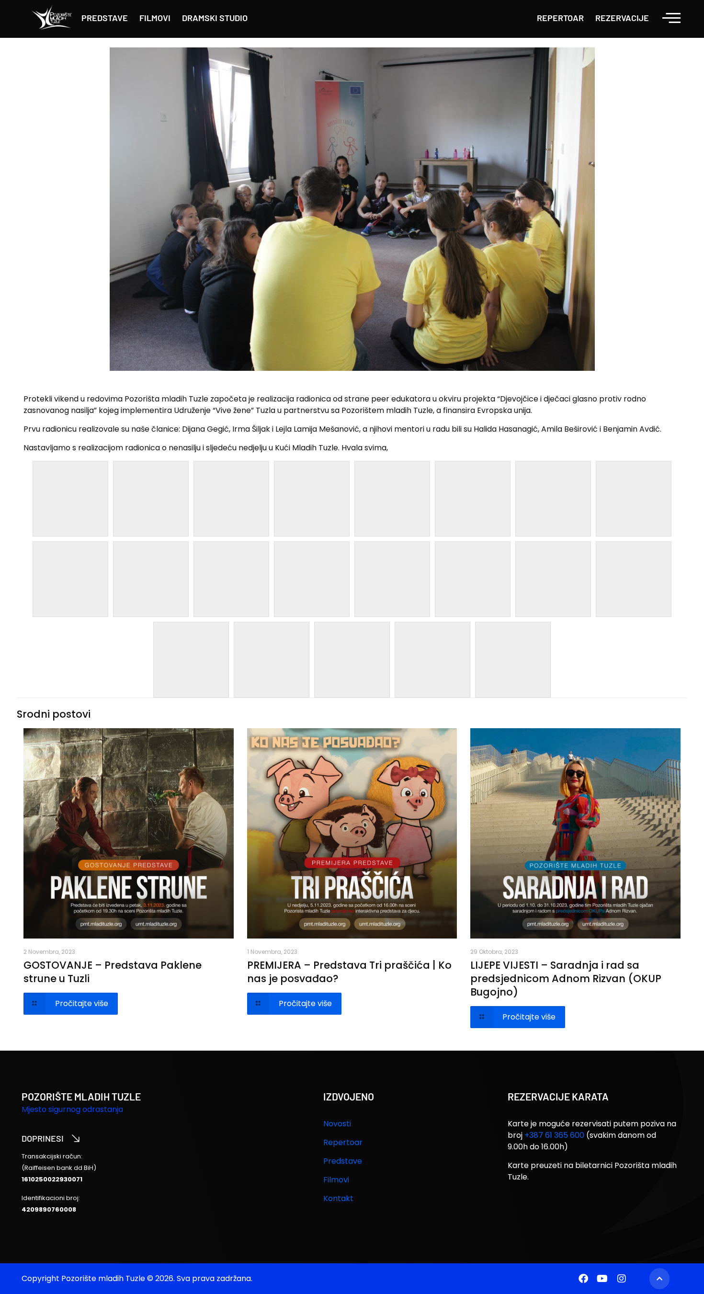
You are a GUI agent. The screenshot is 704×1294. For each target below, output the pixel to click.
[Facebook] (583, 1278)
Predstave (342, 1161)
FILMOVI (154, 17)
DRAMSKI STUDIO (215, 17)
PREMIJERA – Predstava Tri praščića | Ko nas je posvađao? (349, 971)
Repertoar (343, 1142)
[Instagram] (621, 1278)
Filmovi (336, 1179)
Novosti (337, 1123)
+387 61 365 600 (555, 1135)
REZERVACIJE (622, 17)
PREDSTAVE (104, 17)
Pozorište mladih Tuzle (103, 1278)
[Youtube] (602, 1278)
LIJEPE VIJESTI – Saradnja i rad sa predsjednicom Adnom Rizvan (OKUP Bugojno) (565, 978)
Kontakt (338, 1198)
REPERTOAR (560, 17)
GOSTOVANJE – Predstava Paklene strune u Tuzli (112, 971)
